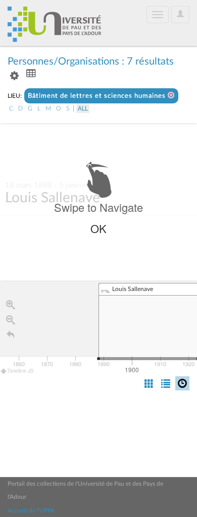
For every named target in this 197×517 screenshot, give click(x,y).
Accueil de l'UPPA (31, 510)
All (83, 108)
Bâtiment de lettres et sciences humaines (98, 96)
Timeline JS (20, 370)
